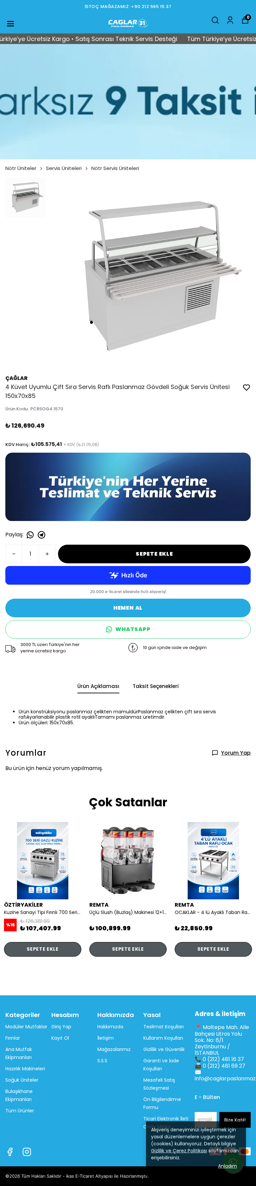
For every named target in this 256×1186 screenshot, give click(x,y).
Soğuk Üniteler (21, 1080)
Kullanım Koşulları (163, 1038)
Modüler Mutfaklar (26, 1026)
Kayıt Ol (60, 1038)
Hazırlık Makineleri (25, 1068)
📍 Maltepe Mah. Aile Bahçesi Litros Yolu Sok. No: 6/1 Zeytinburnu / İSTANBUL (222, 1040)
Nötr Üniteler (20, 168)
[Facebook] (9, 1151)
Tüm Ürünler (19, 1110)
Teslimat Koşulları (163, 1026)
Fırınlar (12, 1038)
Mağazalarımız (114, 1049)
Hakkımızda (110, 1026)
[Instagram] (26, 1151)
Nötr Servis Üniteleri (115, 168)
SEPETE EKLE (154, 554)
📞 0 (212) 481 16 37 (219, 1059)
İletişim (105, 1038)
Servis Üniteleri (64, 168)
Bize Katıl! (235, 1120)
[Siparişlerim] (230, 20)
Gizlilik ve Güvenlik (164, 1049)
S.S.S (102, 1060)
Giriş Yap (61, 1026)
